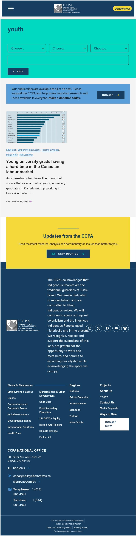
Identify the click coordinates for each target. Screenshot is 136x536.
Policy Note (12, 154)
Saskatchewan (78, 403)
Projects (105, 385)
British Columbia (79, 397)
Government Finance (19, 420)
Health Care (14, 433)
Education (11, 149)
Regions (75, 385)
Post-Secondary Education (48, 410)
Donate (107, 95)
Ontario (74, 416)
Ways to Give (108, 414)
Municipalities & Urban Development (52, 393)
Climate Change (48, 431)
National (75, 391)
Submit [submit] (18, 71)
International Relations (21, 427)
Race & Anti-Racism (50, 424)
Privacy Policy (80, 527)
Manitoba (75, 409)
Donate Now (122, 8)
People (104, 396)
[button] (27, 48)
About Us (106, 391)
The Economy (26, 154)
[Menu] (11, 8)
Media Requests (109, 408)
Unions (12, 398)
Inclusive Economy (18, 414)
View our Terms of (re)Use (59, 527)
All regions (16, 468)
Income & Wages (50, 149)
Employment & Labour (29, 149)
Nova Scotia (76, 422)
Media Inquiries (24, 481)
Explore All (45, 437)
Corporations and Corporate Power (17, 406)
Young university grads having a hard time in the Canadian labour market (35, 166)
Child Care (45, 402)
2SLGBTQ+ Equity (49, 418)
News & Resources (20, 385)
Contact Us (107, 402)
